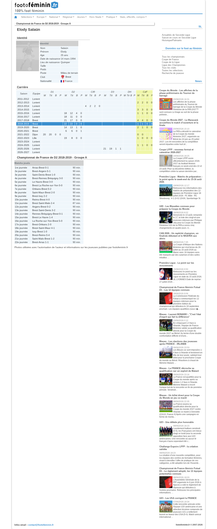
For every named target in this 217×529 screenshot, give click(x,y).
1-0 (53, 174)
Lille (34, 138)
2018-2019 (23, 123)
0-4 (48, 235)
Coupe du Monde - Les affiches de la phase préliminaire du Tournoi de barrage (178, 93)
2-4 (52, 203)
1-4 (51, 217)
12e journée (21, 206)
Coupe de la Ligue (171, 62)
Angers (42, 171)
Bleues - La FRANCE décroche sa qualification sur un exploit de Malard (179, 369)
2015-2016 (23, 113)
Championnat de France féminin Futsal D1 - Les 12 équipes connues (179, 288)
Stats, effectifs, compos (132, 17)
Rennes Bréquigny (48, 178)
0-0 (60, 185)
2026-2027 (23, 152)
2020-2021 (23, 131)
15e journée (21, 217)
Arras (35, 167)
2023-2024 (23, 141)
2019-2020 (23, 127)
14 (65, 127)
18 (65, 113)
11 (71, 116)
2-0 (53, 192)
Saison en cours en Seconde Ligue (179, 37)
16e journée (21, 221)
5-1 (49, 171)
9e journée (20, 196)
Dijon (35, 134)
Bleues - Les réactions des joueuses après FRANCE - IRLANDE (178, 342)
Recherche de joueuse (173, 73)
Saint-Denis (38, 174)
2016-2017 (23, 116)
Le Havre (37, 181)
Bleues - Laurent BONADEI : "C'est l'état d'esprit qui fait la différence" (180, 315)
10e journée (21, 199)
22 (65, 123)
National (53, 17)
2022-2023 (23, 138)
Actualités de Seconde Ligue (176, 35)
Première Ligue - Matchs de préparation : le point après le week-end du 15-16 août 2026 (180, 179)
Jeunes (81, 17)
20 (44, 134)
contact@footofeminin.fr (41, 525)
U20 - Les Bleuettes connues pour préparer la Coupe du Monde (177, 207)
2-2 (45, 196)
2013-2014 (23, 106)
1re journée (21, 167)
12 (71, 113)
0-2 (49, 189)
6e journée (20, 185)
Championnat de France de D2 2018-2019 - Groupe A (43, 23)
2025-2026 (23, 148)
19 (65, 138)
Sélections (26, 17)
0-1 (47, 167)
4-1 (53, 228)
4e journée (20, 178)
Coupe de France (170, 59)
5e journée (20, 181)
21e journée (21, 238)
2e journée (20, 171)
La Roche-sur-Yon (48, 185)
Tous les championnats (173, 56)
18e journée (21, 228)
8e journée (20, 192)
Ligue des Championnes (173, 65)
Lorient (36, 99)
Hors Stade (95, 17)
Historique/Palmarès (172, 40)
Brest (68, 76)
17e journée (21, 224)
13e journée (21, 210)
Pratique (110, 17)
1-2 (52, 238)
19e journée (21, 231)
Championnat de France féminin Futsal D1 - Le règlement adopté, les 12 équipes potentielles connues (180, 471)
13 (71, 127)
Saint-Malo (44, 203)
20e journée (21, 235)
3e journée (20, 174)
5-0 (60, 221)
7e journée (20, 189)
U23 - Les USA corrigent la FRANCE (178, 498)
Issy (41, 196)
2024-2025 (23, 145)
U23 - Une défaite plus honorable (176, 422)
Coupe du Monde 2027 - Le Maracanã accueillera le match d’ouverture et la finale (178, 123)
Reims (35, 199)
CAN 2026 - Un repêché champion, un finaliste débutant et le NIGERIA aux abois (179, 236)
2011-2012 (23, 99)
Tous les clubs (169, 67)
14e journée (21, 213)
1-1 (47, 242)
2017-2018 (23, 120)
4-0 (48, 199)
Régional (67, 17)
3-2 (53, 210)
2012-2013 (23, 102)
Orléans (36, 189)
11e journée (21, 203)
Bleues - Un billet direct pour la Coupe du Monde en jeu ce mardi (179, 396)
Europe (41, 17)
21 (65, 120)
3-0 (61, 178)
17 (71, 120)
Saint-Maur (38, 192)
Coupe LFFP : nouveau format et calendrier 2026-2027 (176, 151)
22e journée (21, 242)
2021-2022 (23, 134)
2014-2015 (23, 109)
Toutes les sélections (172, 70)
